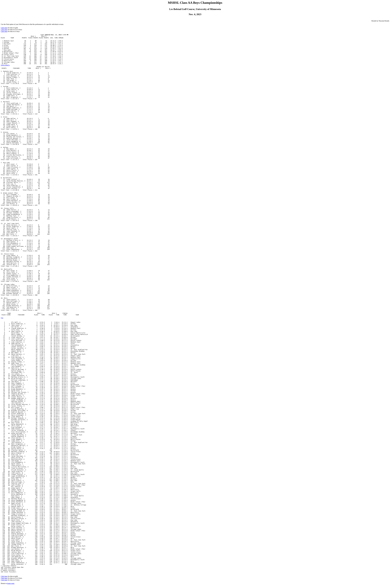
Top (2, 318)
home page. (11, 583)
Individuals (5, 65)
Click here (4, 28)
